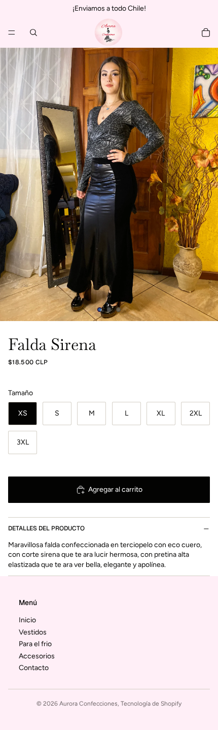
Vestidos (33, 631)
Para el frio (35, 644)
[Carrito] (206, 32)
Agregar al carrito (115, 489)
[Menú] (11, 32)
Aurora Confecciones (88, 703)
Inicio (27, 620)
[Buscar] (33, 32)
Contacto (34, 667)
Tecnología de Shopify (151, 703)
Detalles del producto (46, 528)
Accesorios (37, 655)
